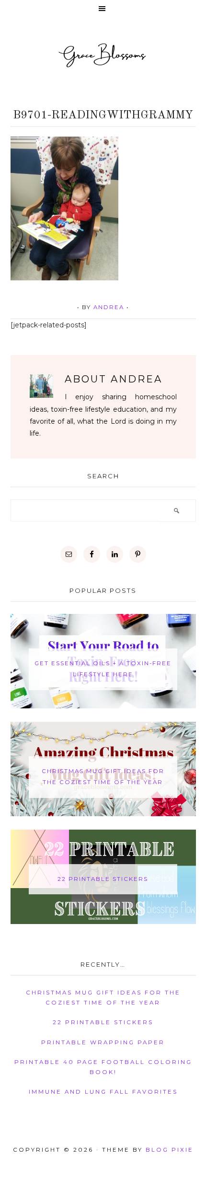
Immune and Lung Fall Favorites (103, 1091)
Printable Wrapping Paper (103, 1042)
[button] (103, 9)
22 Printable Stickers (102, 879)
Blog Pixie (170, 1149)
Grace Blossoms (103, 54)
